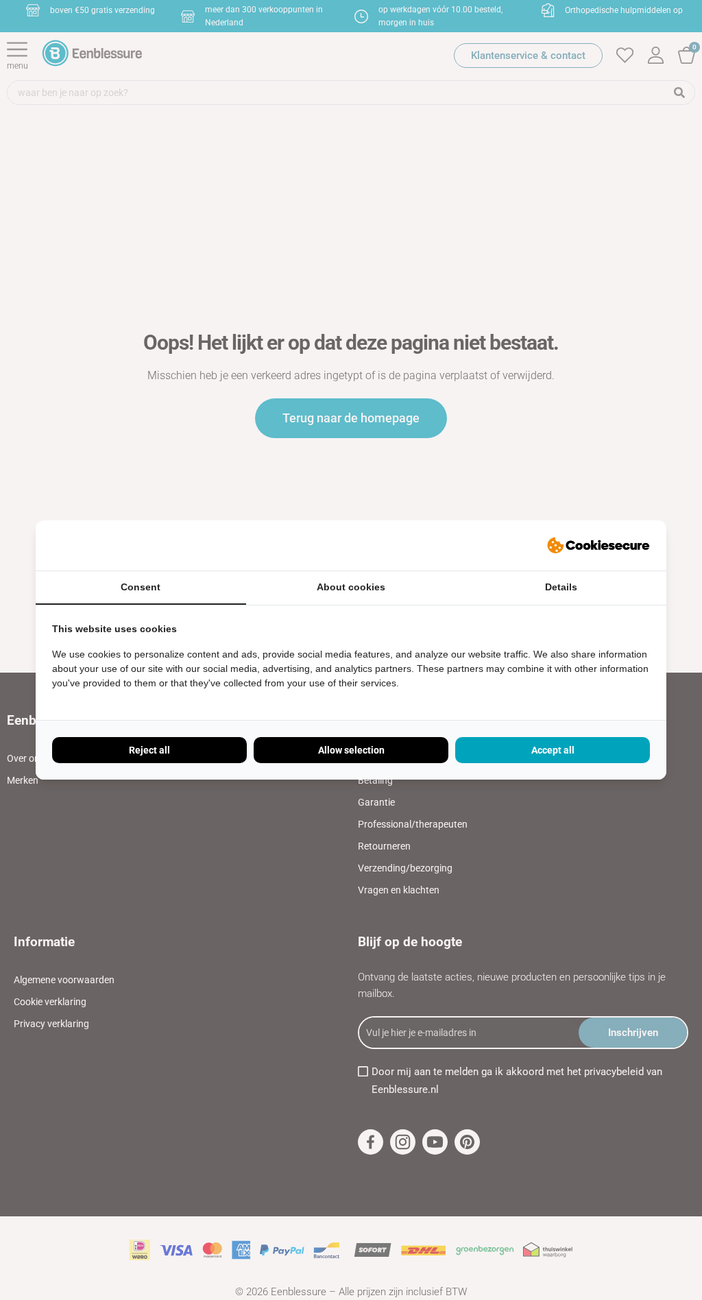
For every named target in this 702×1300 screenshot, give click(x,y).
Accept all (552, 750)
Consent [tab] (140, 586)
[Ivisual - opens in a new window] (598, 546)
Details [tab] (561, 586)
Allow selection (351, 750)
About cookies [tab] (351, 586)
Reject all (149, 750)
